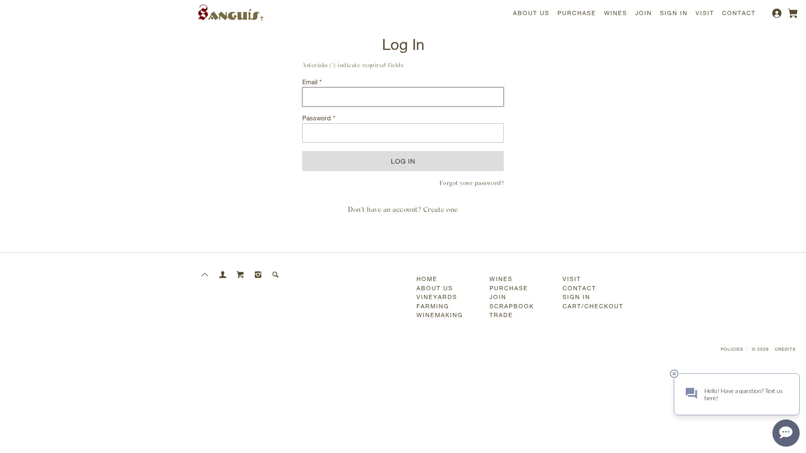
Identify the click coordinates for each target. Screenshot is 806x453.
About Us (531, 12)
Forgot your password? (472, 184)
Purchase (576, 12)
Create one (440, 210)
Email (309, 82)
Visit (705, 12)
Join (643, 12)
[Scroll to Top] (205, 274)
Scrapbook (511, 306)
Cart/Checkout (593, 306)
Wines (615, 12)
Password (316, 118)
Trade (501, 314)
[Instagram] (258, 274)
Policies (732, 349)
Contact (739, 12)
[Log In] (778, 16)
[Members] (223, 274)
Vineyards (436, 296)
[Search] (276, 274)
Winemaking (439, 314)
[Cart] (241, 274)
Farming (432, 306)
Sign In (674, 12)
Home (426, 278)
